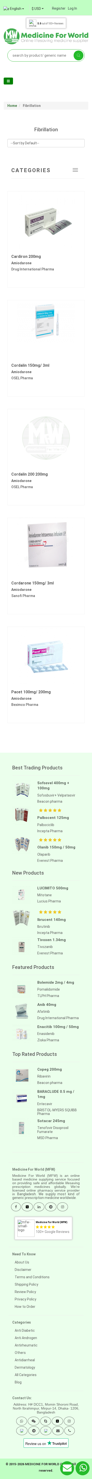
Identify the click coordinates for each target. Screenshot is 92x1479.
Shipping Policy (26, 1284)
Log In (72, 8)
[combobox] (37, 8)
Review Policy (25, 1292)
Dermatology (25, 1367)
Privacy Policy (25, 1299)
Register (59, 8)
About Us (22, 1262)
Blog (18, 1382)
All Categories (26, 1375)
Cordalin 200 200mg (29, 474)
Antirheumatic (26, 1345)
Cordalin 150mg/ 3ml (30, 365)
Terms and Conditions (32, 1277)
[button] (22, 1421)
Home (12, 106)
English (15, 9)
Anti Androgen (26, 1338)
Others (20, 1353)
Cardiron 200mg (26, 256)
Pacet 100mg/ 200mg (31, 692)
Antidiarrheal (25, 1360)
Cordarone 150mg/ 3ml (32, 583)
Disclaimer (23, 1270)
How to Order (25, 1307)
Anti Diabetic (25, 1330)
